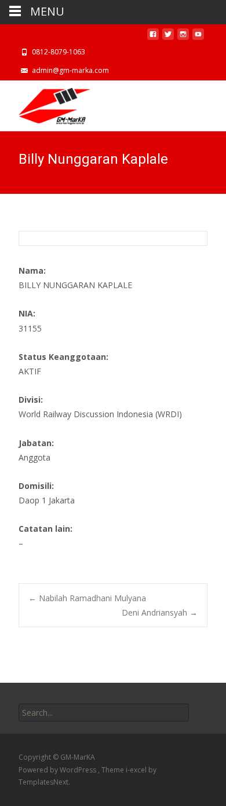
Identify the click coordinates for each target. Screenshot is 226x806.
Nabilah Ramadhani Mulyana (87, 597)
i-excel (137, 770)
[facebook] (153, 37)
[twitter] (168, 37)
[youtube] (198, 37)
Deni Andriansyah (160, 612)
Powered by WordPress (58, 770)
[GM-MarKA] (45, 103)
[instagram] (183, 37)
